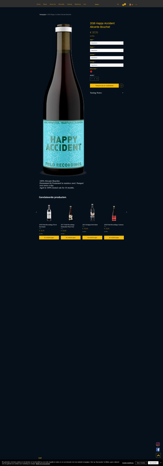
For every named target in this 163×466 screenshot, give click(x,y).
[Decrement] (91, 79)
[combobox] (106, 43)
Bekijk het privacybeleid (43, 464)
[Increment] (97, 79)
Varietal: (92, 54)
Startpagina (43, 14)
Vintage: (92, 62)
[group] (81, 221)
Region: (92, 47)
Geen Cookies (141, 463)
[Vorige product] (36, 212)
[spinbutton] (94, 79)
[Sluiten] (161, 462)
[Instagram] (158, 444)
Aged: (92, 40)
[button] (124, 4)
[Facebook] (158, 449)
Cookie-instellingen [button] (128, 463)
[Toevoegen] (121, 86)
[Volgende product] (126, 212)
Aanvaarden (153, 463)
